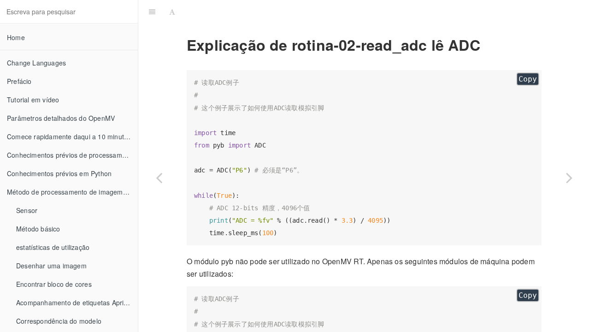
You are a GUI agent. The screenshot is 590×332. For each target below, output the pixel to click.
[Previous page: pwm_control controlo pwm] (159, 177)
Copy (528, 79)
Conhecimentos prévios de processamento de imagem (72, 155)
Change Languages (36, 62)
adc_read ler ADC (384, 11)
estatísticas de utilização (52, 247)
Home (16, 37)
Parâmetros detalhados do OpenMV (61, 118)
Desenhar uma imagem (51, 265)
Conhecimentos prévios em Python (59, 173)
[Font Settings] (172, 11)
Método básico (38, 228)
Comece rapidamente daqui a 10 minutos (69, 136)
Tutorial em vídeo (33, 99)
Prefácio (19, 81)
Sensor (26, 210)
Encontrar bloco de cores (54, 284)
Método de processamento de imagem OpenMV (72, 191)
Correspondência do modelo (58, 321)
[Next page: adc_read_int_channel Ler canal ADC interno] (569, 177)
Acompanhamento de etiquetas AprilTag (76, 302)
